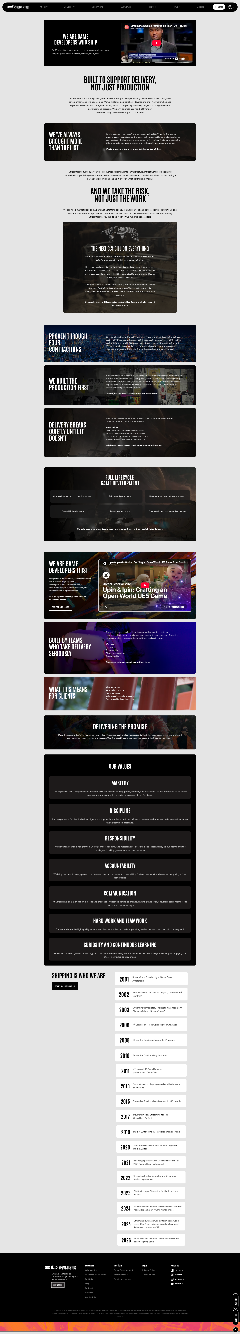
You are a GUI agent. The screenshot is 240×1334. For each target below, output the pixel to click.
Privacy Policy (148, 1270)
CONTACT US (219, 7)
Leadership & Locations (96, 1274)
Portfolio (89, 1279)
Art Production (121, 1274)
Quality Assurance (122, 1279)
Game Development (123, 1270)
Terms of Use (148, 1274)
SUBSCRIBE (235, 1317)
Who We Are (91, 1270)
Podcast (89, 1288)
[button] (44, 7)
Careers (89, 1292)
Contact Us (57, 1285)
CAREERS (235, 1301)
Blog (87, 1283)
